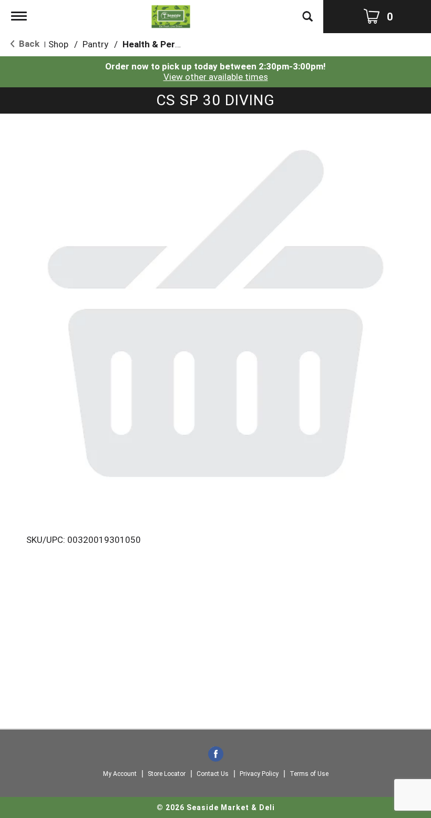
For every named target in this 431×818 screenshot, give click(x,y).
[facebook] (215, 754)
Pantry (95, 44)
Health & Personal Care (170, 44)
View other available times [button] (215, 77)
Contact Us (213, 773)
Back (28, 43)
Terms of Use (309, 773)
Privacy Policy (259, 773)
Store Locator (167, 773)
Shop (58, 44)
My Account (120, 773)
